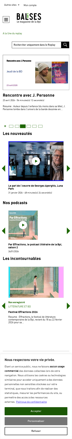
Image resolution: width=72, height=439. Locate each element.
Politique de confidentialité (31, 402)
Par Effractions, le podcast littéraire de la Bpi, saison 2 (35, 246)
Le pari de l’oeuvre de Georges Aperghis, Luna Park (35, 187)
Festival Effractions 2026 (23, 312)
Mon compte (30, 5)
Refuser (36, 431)
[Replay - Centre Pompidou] (36, 18)
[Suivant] (68, 168)
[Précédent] (3, 168)
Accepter (36, 411)
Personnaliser (36, 421)
